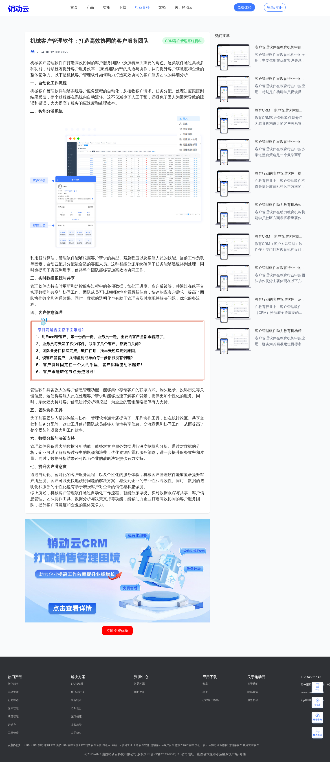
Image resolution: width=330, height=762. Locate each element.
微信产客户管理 (184, 745)
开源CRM (49, 745)
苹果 (205, 692)
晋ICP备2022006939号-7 (165, 754)
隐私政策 (252, 692)
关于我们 (252, 683)
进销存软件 (235, 745)
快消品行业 (77, 692)
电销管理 (13, 692)
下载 (122, 7)
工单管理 (13, 732)
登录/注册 (275, 7)
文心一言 (200, 745)
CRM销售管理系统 (90, 745)
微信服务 (13, 683)
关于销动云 (184, 7)
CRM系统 (37, 745)
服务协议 (252, 700)
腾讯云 (106, 745)
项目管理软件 (251, 745)
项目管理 (13, 716)
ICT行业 (76, 708)
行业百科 (142, 7)
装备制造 (76, 700)
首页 (74, 7)
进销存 (12, 724)
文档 (162, 7)
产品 (90, 7)
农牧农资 (76, 724)
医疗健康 (76, 716)
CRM (27, 745)
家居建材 (76, 732)
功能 (106, 7)
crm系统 (211, 745)
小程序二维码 (210, 700)
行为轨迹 (13, 700)
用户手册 (139, 692)
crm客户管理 (166, 745)
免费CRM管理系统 (67, 745)
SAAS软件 (77, 683)
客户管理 (13, 708)
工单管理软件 (141, 745)
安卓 (205, 683)
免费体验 (244, 7)
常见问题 (139, 683)
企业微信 (222, 745)
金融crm (116, 745)
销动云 (18, 8)
